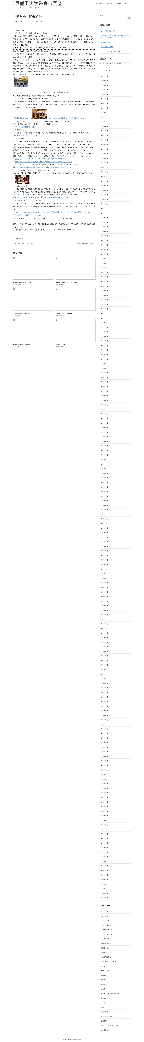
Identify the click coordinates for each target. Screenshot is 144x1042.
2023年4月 (104, 240)
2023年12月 (105, 204)
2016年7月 (104, 587)
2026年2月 (104, 103)
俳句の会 (104, 952)
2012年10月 (105, 779)
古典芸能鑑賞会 (106, 957)
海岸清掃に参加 (106, 42)
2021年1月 (104, 359)
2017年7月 (104, 537)
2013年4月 (104, 756)
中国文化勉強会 (106, 943)
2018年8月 (104, 478)
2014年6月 (104, 692)
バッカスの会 (105, 939)
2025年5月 (104, 144)
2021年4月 (104, 345)
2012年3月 (104, 811)
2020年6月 (104, 382)
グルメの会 (104, 916)
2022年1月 (104, 309)
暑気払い (104, 998)
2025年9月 (104, 126)
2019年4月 (104, 441)
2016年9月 (104, 583)
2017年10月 (105, 523)
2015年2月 (104, 660)
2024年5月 (104, 185)
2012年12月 (105, 770)
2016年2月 (104, 610)
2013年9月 (104, 733)
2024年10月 (105, 176)
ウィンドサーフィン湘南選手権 (111, 51)
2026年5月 (104, 90)
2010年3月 (104, 875)
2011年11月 (105, 825)
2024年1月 (104, 199)
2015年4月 (104, 651)
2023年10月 (105, 213)
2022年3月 (104, 300)
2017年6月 (104, 542)
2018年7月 (104, 482)
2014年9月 (104, 683)
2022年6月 (104, 286)
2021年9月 (104, 327)
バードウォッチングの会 (108, 934)
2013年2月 (104, 765)
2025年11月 (105, 117)
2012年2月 (104, 815)
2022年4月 (104, 295)
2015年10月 (105, 628)
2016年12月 (105, 569)
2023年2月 (104, 249)
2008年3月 (104, 898)
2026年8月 (104, 76)
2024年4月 (104, 190)
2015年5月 (104, 647)
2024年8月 (104, 181)
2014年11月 (105, 674)
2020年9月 (104, 373)
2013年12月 (105, 720)
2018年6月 (104, 487)
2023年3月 (104, 245)
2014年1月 (104, 715)
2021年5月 (104, 341)
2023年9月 (104, 217)
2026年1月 (104, 108)
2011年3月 (104, 852)
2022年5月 (104, 290)
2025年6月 (104, 140)
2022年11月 (105, 263)
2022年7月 (104, 281)
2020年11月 (105, 364)
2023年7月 (104, 227)
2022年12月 (105, 259)
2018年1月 (104, 510)
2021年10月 (105, 322)
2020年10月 (105, 368)
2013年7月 (104, 742)
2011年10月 (105, 829)
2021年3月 (104, 350)
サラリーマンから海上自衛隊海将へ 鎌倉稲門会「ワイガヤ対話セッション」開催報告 (115, 36)
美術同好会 (104, 1012)
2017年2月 (104, 560)
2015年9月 (104, 633)
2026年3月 (104, 99)
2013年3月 (104, 761)
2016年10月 (105, 578)
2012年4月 (104, 806)
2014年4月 (104, 701)
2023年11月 (105, 208)
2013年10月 (105, 729)
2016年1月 (104, 615)
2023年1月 (104, 254)
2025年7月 (104, 135)
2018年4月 (104, 496)
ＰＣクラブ (104, 911)
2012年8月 (104, 788)
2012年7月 (104, 793)
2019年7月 (104, 427)
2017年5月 (104, 546)
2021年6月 (104, 336)
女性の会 (104, 980)
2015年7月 (104, 637)
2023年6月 (104, 231)
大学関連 (104, 975)
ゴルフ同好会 (105, 920)
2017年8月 (104, 532)
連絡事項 (104, 1021)
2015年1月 (104, 665)
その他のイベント (106, 929)
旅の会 (103, 989)
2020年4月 (104, 386)
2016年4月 (104, 601)
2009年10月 (105, 884)
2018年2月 (104, 505)
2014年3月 (104, 706)
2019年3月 (104, 446)
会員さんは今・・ (106, 948)
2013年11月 (105, 724)
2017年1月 (104, 564)
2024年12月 (105, 167)
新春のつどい (39, 21)
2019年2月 (104, 450)
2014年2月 (104, 710)
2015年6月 (104, 642)
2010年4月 (104, 870)
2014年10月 (105, 679)
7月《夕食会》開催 (107, 47)
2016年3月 (104, 605)
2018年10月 (105, 469)
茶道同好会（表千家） (108, 1016)
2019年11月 (105, 409)
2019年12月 (105, 405)
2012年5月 (104, 802)
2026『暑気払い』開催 (108, 31)
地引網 (103, 966)
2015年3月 (104, 656)
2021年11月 (105, 318)
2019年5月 (104, 437)
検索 (101, 15)
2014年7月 (104, 688)
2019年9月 (104, 418)
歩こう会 (104, 1003)
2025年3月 (104, 154)
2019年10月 (105, 414)
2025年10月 (105, 122)
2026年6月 (104, 85)
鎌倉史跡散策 (105, 1030)
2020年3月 (104, 391)
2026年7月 (104, 80)
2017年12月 (105, 514)
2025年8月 (104, 131)
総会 (102, 1007)
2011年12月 (105, 820)
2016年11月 (105, 574)
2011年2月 (104, 857)
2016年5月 (104, 596)
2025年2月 (104, 158)
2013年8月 (104, 738)
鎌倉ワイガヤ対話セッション (110, 1025)
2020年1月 (104, 400)
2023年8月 (104, 222)
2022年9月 (104, 272)
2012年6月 (104, 797)
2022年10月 (105, 268)
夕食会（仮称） (106, 971)
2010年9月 (104, 866)
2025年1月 (104, 163)
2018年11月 (105, 464)
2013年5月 (104, 752)
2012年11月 (105, 774)
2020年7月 (104, 377)
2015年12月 (105, 619)
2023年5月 (104, 236)
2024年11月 (105, 172)
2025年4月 (104, 149)
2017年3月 (104, 555)
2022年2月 (104, 304)
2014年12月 (105, 669)
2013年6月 (104, 747)
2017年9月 (104, 528)
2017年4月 (104, 551)
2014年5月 (104, 697)
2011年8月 (104, 838)
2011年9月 (104, 834)
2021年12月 (105, 313)
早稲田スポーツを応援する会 (110, 993)
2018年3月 (104, 500)
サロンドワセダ (106, 925)
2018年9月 (104, 473)
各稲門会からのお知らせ (108, 961)
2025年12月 (105, 112)
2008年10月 (105, 889)
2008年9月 (104, 893)
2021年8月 (104, 332)
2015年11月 (105, 624)
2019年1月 (104, 455)
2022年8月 (104, 277)
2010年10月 (105, 861)
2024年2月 (104, 195)
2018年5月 (104, 491)
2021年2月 (104, 354)
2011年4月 (104, 847)
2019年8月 (104, 423)
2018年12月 (105, 459)
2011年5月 (104, 843)
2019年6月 (104, 432)
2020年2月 (104, 395)
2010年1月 (104, 879)
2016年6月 (104, 592)
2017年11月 (105, 519)
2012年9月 (104, 784)
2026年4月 (104, 94)
